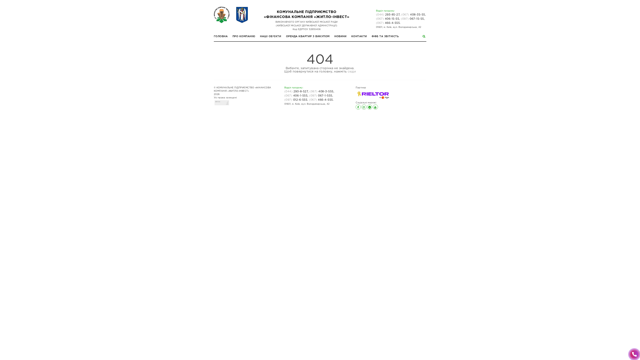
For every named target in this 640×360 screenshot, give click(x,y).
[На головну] (231, 15)
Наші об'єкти (270, 36)
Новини (340, 36)
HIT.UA (217, 101)
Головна (221, 36)
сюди (352, 71)
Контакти (359, 36)
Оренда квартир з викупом (308, 36)
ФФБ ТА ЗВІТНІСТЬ (385, 36)
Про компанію (243, 36)
